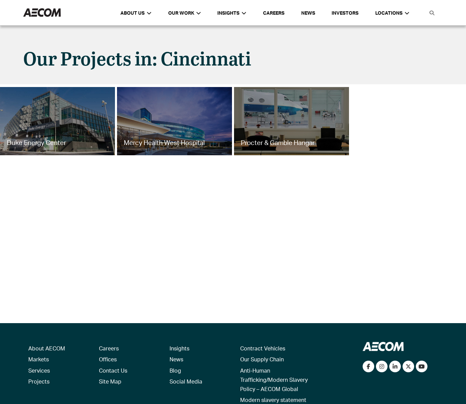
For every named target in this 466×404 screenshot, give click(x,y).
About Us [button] (132, 13)
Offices (108, 359)
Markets (38, 359)
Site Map (110, 381)
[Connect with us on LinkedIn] (395, 366)
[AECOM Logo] (42, 12)
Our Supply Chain (262, 359)
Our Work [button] (181, 13)
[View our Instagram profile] (382, 366)
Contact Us (113, 370)
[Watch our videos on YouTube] (421, 366)
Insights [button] (228, 13)
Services (39, 370)
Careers (274, 13)
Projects (38, 381)
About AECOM (46, 348)
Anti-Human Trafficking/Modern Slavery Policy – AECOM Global (274, 379)
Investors (345, 13)
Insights (179, 348)
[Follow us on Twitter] (408, 366)
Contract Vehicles (262, 348)
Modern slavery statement (273, 399)
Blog (175, 370)
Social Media (186, 381)
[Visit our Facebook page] (368, 366)
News (308, 13)
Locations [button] (389, 13)
